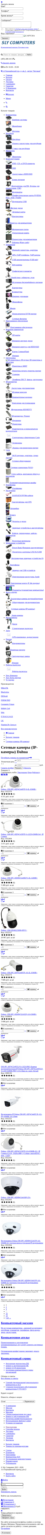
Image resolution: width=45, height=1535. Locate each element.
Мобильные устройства (15, 543)
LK (2, 721)
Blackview (5, 692)
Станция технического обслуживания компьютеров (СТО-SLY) (21, 1388)
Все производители (9, 729)
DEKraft (4, 696)
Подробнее (5, 1528)
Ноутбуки (10, 133)
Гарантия (9, 86)
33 (7, 1316)
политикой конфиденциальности (14, 31)
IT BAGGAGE (7, 717)
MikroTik (4, 688)
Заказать (5, 38)
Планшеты (10, 585)
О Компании (11, 88)
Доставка (9, 82)
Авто (8, 631)
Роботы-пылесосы (13, 665)
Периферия (10, 245)
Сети (8, 450)
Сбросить (27, 768)
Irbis (2, 712)
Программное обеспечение (17, 321)
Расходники (10, 491)
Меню (8, 98)
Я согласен (6, 1533)
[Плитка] (2, 775)
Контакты (10, 90)
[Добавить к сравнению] (3, 810)
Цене (30, 772)
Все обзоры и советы (9, 1378)
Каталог (9, 77)
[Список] (4, 775)
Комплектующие (13, 159)
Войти (4, 1489)
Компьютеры (11, 115)
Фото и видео (11, 592)
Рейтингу (36, 772)
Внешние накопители (15, 329)
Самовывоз (10, 84)
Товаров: (4, 770)
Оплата (9, 79)
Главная (9, 75)
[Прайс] (7, 775)
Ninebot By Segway (8, 725)
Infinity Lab (5, 708)
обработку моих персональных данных (26, 29)
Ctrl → (8, 1318)
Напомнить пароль (8, 1492)
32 (7, 1314)
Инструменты (11, 618)
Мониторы (10, 151)
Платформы (10, 485)
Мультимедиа (11, 382)
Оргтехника (11, 358)
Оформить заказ (8, 1518)
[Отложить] (3, 813)
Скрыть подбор (7, 768)
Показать (18, 768)
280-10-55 (7, 59)
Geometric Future (7, 704)
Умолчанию (22, 772)
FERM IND (5, 700)
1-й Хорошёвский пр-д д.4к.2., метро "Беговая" (21, 71)
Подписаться (29, 1401)
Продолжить (6, 1515)
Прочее (9, 639)
